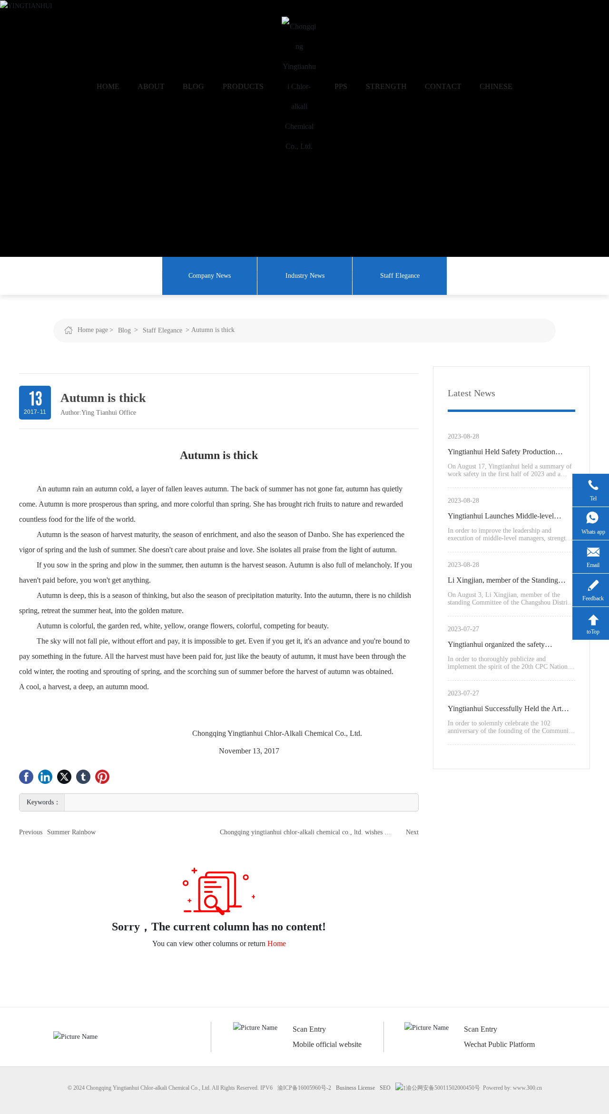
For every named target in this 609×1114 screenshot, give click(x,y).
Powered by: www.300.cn (512, 1088)
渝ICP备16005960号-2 (304, 1088)
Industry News (304, 275)
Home (276, 943)
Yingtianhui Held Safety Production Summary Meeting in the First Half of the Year (509, 453)
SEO (385, 1088)
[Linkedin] (45, 777)
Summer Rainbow (71, 832)
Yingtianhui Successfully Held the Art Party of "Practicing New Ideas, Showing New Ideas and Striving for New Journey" (511, 710)
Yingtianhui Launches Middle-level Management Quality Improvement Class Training (509, 517)
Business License (355, 1088)
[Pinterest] (102, 777)
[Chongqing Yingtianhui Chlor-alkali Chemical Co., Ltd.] (299, 86)
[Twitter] (64, 777)
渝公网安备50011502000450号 (443, 1088)
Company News (209, 275)
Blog (124, 330)
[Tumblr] (83, 777)
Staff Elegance (400, 275)
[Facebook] (26, 777)
